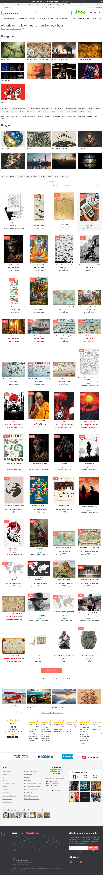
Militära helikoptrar (89, 336)
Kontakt (4, 774)
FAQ (3, 777)
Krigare (25, 116)
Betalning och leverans (11, 4)
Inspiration (53, 4)
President (18, 116)
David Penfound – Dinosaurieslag (89, 307)
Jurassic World (39, 223)
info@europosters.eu (22, 860)
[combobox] (49, 13)
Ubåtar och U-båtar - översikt (64, 265)
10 (63, 185)
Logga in (91, 4)
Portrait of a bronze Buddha (14, 265)
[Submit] (28, 12)
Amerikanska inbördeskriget (36, 116)
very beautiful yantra (72, 728)
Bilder (32, 18)
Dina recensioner (7, 801)
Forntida (13, 116)
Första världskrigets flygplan (64, 336)
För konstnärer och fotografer (32, 783)
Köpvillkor (5, 786)
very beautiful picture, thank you (59, 728)
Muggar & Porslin (62, 18)
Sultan (52, 116)
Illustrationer (23, 18)
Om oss (4, 780)
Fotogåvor (32, 4)
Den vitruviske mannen (64, 222)
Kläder (73, 18)
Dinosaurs (14, 307)
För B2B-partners (29, 792)
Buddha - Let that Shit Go (39, 265)
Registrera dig (93, 848)
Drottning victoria (81, 116)
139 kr (14, 225)
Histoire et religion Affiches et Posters (52, 713)
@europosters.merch (80, 772)
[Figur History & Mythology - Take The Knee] (64, 640)
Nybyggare (58, 116)
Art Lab (67, 4)
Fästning (47, 116)
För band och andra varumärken (33, 789)
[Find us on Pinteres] (81, 862)
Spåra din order (6, 771)
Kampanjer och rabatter (76, 4)
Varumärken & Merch (8, 18)
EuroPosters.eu (12, 13)
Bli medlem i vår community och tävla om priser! (22, 810)
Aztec (95, 116)
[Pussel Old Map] (39, 640)
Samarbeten (27, 780)
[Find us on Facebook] (76, 862)
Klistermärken (28, 774)
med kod (39, 225)
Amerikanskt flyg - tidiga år (64, 378)
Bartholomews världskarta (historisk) (64, 307)
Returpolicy (5, 789)
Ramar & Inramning (23, 4)
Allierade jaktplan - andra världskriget (39, 378)
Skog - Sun (14, 336)
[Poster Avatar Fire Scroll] (13, 646)
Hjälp (3, 4)
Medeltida (89, 116)
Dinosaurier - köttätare (39, 307)
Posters (50, 18)
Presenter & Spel (83, 18)
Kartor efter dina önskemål (42, 4)
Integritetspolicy (7, 792)
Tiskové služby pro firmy (31, 795)
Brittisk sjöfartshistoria (68, 116)
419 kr (64, 658)
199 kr (38, 658)
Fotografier (41, 18)
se (99, 4)
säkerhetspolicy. (91, 851)
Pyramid (4, 118)
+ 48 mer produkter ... (51, 670)
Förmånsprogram (7, 799)
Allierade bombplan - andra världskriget (13, 378)
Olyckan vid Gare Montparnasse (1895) (89, 265)
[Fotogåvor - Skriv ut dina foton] (91, 13)
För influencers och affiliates (32, 786)
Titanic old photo (39, 336)
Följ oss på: (73, 768)
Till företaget (97, 18)
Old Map (39, 655)
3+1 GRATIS (6, 7)
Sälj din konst (60, 4)
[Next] (101, 734)
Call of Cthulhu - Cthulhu (89, 655)
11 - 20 (68, 185)
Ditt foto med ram (89, 223)
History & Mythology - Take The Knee (64, 655)
